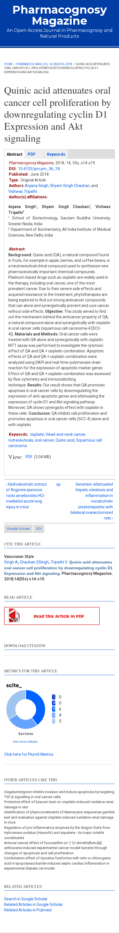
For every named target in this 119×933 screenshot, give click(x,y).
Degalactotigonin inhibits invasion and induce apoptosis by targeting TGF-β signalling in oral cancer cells (59, 794)
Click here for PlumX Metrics (28, 754)
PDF (28, 457)
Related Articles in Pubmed (27, 910)
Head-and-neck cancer (65, 434)
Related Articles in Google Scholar (33, 904)
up (58, 484)
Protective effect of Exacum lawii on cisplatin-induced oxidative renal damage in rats (58, 804)
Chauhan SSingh (34, 562)
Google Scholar (18, 528)
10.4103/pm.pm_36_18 (39, 168)
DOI (39, 528)
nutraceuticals (20, 440)
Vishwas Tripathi (22, 191)
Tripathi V (59, 562)
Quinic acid (65, 440)
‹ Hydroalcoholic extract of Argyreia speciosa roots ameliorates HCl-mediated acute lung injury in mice (26, 495)
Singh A (11, 562)
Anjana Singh (36, 185)
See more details (25, 741)
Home (8, 64)
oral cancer (44, 440)
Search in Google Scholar (26, 899)
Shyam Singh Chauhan (70, 185)
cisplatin (37, 434)
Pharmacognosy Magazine (59, 15)
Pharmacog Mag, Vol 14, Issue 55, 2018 (44, 64)
